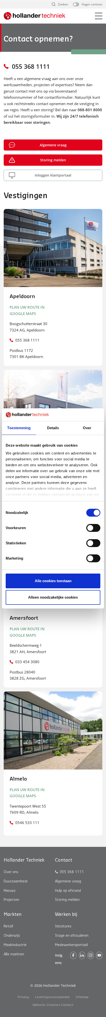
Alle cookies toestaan (53, 581)
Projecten (11, 900)
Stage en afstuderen (71, 935)
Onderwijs (12, 935)
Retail (8, 926)
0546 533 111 (27, 822)
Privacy (23, 997)
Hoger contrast (92, 4)
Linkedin (82, 955)
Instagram (91, 955)
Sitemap (82, 997)
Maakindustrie (15, 945)
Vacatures (63, 926)
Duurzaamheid (15, 881)
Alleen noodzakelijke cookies (53, 597)
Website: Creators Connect (53, 1005)
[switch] (93, 528)
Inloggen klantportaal (53, 175)
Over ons (11, 872)
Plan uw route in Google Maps (27, 310)
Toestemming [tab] (19, 428)
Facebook (73, 955)
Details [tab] (53, 428)
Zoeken (63, 4)
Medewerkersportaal (71, 945)
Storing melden (53, 160)
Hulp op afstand (68, 891)
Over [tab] (87, 428)
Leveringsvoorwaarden (52, 997)
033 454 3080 (27, 661)
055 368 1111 (31, 66)
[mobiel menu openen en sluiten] (98, 16)
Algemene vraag (53, 145)
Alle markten (14, 954)
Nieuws (10, 891)
